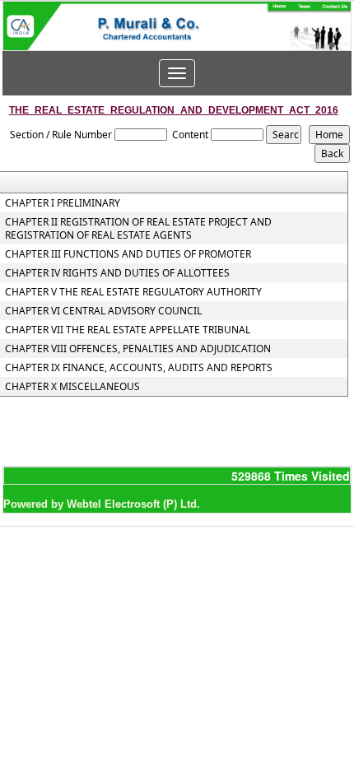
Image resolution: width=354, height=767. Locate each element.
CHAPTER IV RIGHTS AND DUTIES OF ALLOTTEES (117, 273)
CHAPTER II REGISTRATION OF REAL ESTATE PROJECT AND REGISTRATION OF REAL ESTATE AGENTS (138, 229)
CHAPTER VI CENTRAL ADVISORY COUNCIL (103, 311)
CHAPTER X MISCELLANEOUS (72, 386)
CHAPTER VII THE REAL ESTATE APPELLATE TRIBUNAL (127, 330)
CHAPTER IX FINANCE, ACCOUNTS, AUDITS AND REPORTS (138, 367)
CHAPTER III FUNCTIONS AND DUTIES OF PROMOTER (128, 254)
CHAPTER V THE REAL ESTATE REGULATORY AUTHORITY (133, 292)
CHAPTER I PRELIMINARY (62, 203)
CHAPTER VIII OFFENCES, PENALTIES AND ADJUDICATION (138, 349)
